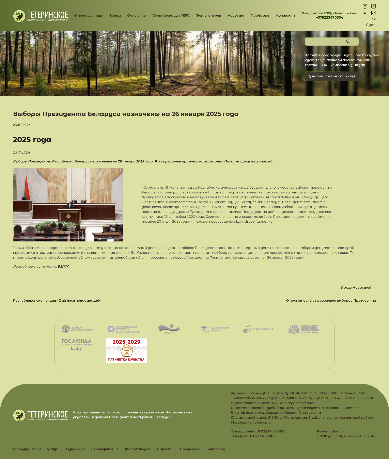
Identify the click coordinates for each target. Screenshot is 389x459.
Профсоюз (260, 15)
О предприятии (88, 15)
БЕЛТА (63, 266)
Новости (236, 15)
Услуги (114, 15)
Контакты (286, 15)
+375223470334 (329, 17)
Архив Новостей (356, 287)
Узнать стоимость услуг (332, 76)
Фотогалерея (208, 15)
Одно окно (136, 15)
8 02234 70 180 (263, 436)
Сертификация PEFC (170, 15)
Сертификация (105, 449)
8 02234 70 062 (271, 431)
